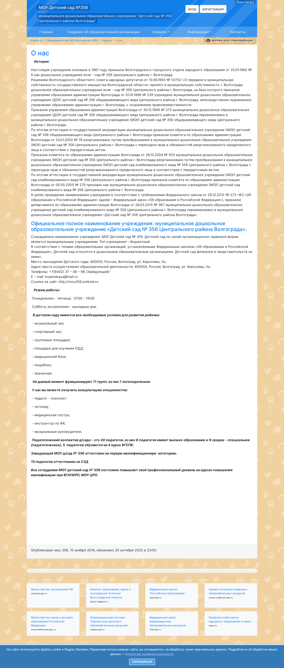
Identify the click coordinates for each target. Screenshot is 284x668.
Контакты (238, 32)
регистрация (213, 9)
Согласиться (142, 661)
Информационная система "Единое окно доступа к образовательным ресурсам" (109, 621)
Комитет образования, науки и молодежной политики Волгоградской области (110, 593)
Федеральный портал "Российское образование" (167, 591)
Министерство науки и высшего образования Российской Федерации (52, 621)
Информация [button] (198, 32)
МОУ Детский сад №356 (63, 7)
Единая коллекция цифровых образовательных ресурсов (228, 591)
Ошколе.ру (245, 2)
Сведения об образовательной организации (103, 32)
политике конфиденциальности (150, 654)
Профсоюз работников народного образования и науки (230, 619)
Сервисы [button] (159, 32)
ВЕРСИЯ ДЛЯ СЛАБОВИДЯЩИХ (232, 40)
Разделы (107, 40)
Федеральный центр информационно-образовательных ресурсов (167, 621)
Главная (46, 32)
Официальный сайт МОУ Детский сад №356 (72, 40)
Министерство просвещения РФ (52, 589)
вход (192, 9)
